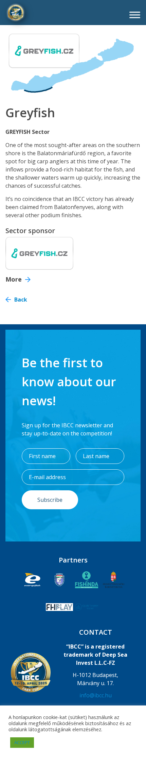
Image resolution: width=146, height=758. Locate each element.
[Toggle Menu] (134, 15)
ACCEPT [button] (22, 742)
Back (20, 299)
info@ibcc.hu (95, 695)
